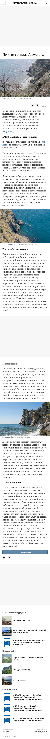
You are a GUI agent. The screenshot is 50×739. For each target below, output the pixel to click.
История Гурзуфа (21, 620)
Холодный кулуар (21, 670)
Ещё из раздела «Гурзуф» (13, 613)
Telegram (5, 732)
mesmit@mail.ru (41, 732)
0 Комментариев (25, 552)
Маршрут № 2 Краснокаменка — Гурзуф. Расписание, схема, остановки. (29, 642)
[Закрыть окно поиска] (1, 7)
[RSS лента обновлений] (47, 3)
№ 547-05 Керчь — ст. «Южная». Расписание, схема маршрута (29, 719)
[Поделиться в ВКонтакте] (32, 105)
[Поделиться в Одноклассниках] (37, 105)
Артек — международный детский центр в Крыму (29, 631)
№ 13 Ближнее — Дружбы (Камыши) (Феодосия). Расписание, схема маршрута (27, 708)
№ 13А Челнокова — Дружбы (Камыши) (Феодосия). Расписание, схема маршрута (27, 697)
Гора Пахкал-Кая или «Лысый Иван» (28, 659)
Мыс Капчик (19, 681)
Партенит (8, 131)
